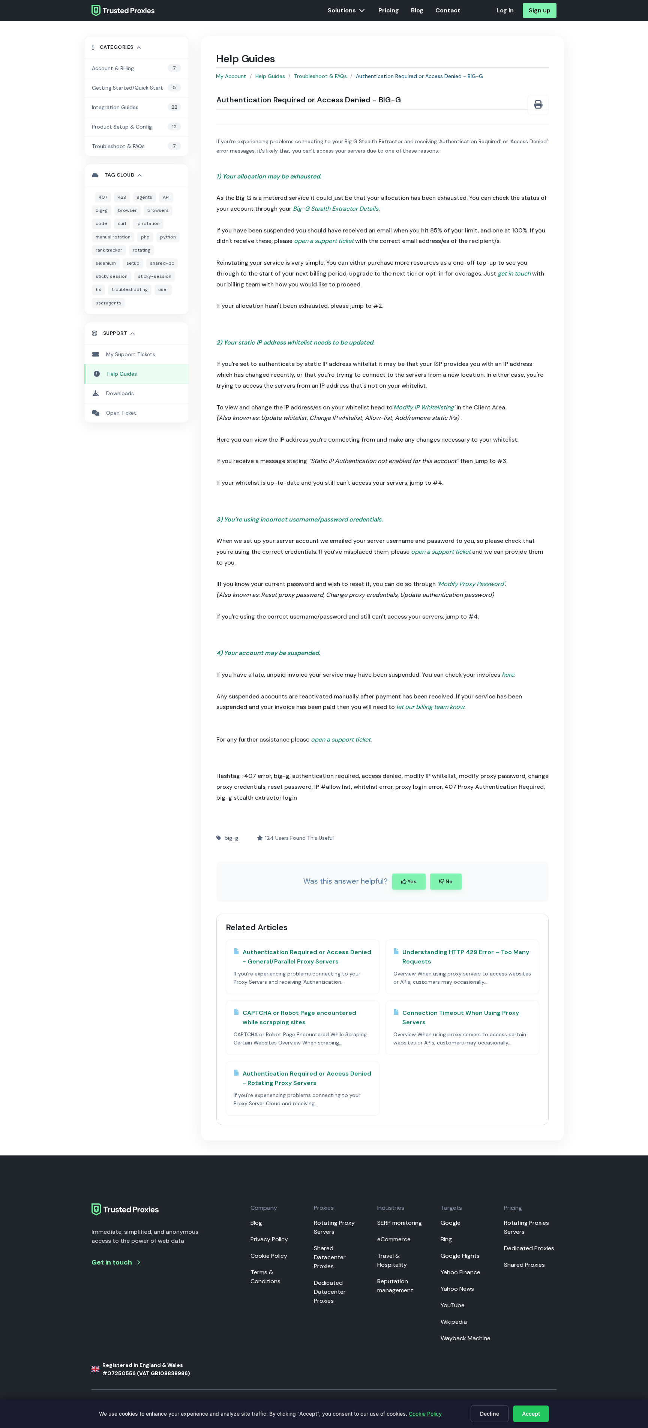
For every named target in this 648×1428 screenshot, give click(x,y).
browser (127, 210)
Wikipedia (454, 1322)
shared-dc (162, 263)
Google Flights (460, 1256)
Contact (447, 10)
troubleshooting (130, 289)
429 (122, 197)
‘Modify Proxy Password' (471, 584)
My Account (231, 76)
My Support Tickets (130, 354)
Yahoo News (457, 1289)
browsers (158, 210)
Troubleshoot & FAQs (320, 76)
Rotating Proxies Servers (526, 1227)
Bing (446, 1239)
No (448, 881)
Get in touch (112, 1262)
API (166, 197)
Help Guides (270, 76)
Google (450, 1223)
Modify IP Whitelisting (423, 407)
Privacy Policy (269, 1239)
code (101, 223)
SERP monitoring (399, 1223)
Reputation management (395, 1285)
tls (98, 289)
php (145, 237)
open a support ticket (324, 241)
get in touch (514, 273)
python (168, 237)
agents (144, 197)
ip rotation (148, 223)
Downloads (120, 393)
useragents (108, 303)
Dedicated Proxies (529, 1248)
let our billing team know (430, 707)
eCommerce (394, 1239)
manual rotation (113, 237)
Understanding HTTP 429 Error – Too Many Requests (465, 957)
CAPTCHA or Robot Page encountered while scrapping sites (299, 1017)
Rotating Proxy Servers (334, 1227)
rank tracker (109, 250)
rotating (141, 250)
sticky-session (154, 276)
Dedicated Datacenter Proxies (330, 1292)
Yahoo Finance (460, 1272)
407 (103, 197)
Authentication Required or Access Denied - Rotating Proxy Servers (307, 1078)
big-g (102, 210)
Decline (489, 1413)
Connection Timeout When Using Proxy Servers (460, 1017)
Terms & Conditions (265, 1276)
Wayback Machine (465, 1338)
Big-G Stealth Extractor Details (335, 209)
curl (122, 223)
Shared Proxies (524, 1265)
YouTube (453, 1305)
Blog (417, 10)
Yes (411, 881)
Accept (531, 1413)
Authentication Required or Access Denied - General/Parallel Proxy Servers (307, 957)
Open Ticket (121, 412)
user (163, 289)
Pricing (388, 10)
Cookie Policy (268, 1256)
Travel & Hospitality (392, 1260)
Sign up (539, 10)
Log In (505, 10)
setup (133, 263)
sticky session (112, 276)
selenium (106, 263)
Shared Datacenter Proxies (330, 1257)
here (508, 675)
